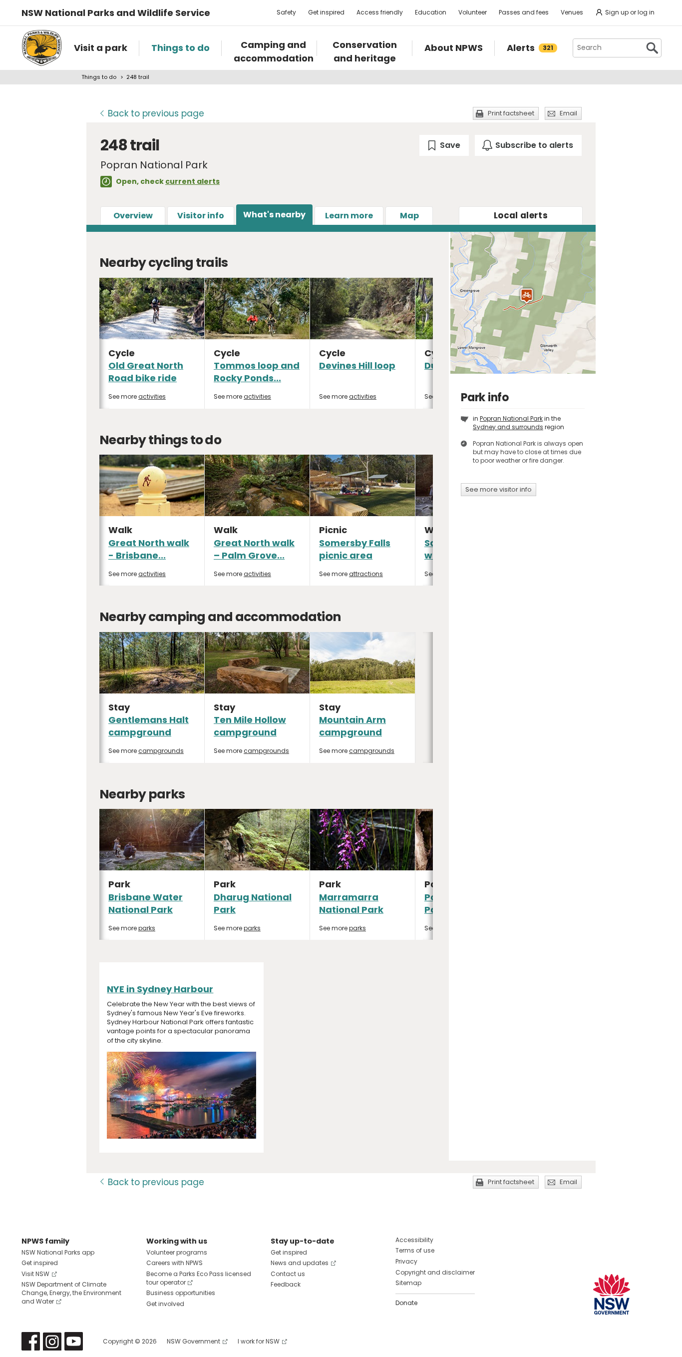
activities (152, 396)
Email (568, 113)
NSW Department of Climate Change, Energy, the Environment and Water (71, 1293)
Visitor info (200, 215)
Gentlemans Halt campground (148, 725)
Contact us (288, 1274)
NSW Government (193, 1341)
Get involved (165, 1304)
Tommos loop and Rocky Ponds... (257, 371)
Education (430, 12)
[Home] (41, 48)
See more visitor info (498, 489)
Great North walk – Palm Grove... (254, 549)
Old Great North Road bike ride (145, 371)
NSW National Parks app (57, 1252)
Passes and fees (524, 12)
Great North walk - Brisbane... (148, 549)
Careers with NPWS (174, 1263)
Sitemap (408, 1283)
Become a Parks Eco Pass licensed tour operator (198, 1278)
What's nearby (274, 214)
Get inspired (326, 12)
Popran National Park (511, 418)
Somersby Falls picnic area (354, 549)
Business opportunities (180, 1293)
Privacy (406, 1261)
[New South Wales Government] (611, 1294)
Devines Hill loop (357, 365)
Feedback (286, 1284)
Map (409, 215)
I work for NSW (259, 1341)
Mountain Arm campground (352, 725)
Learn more (349, 215)
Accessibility (414, 1240)
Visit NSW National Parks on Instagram (52, 1341)
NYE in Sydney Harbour (160, 989)
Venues (572, 12)
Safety (286, 12)
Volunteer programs (176, 1252)
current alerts (192, 181)
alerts (521, 215)
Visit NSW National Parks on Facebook (30, 1341)
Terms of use (414, 1250)
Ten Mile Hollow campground (250, 725)
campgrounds (161, 750)
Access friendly (379, 12)
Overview (133, 215)
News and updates (300, 1263)
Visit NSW (35, 1274)
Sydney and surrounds (508, 427)
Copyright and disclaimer (435, 1272)
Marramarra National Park (351, 903)
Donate (406, 1303)
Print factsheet (511, 113)
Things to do (98, 77)
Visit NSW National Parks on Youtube (73, 1341)
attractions (366, 574)
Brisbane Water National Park (145, 903)
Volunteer (472, 12)
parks (146, 928)
